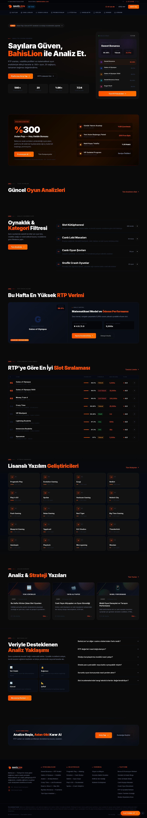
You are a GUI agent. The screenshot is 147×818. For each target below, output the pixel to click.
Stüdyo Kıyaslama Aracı (126, 797)
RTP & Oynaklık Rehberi (126, 790)
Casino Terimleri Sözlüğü (126, 793)
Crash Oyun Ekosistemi (125, 786)
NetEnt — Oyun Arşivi (74, 779)
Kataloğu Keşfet (123, 735)
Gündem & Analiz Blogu (126, 775)
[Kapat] (142, 813)
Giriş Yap (102, 735)
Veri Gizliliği (111, 814)
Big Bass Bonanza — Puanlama (51, 790)
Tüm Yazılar (132, 577)
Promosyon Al (22, 154)
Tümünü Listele (131, 369)
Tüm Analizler (16, 247)
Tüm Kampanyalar (45, 154)
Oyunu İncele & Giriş (83, 336)
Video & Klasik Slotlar (125, 779)
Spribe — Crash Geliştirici (75, 786)
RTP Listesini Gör (45, 76)
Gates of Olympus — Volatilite (51, 775)
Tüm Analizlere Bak (129, 192)
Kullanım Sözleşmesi (99, 782)
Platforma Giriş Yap (19, 76)
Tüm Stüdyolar (131, 467)
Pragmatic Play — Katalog (75, 771)
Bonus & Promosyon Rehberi (127, 771)
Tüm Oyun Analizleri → (48, 793)
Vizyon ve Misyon (98, 771)
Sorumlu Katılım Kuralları (100, 775)
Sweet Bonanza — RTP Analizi (51, 771)
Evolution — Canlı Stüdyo (75, 775)
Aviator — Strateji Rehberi (49, 779)
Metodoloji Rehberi (18, 698)
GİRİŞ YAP (121, 7)
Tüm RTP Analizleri (116, 94)
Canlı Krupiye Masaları (125, 782)
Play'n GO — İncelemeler (75, 782)
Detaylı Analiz (106, 336)
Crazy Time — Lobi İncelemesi (51, 782)
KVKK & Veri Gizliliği (98, 779)
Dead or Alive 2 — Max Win (50, 786)
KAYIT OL (133, 7)
